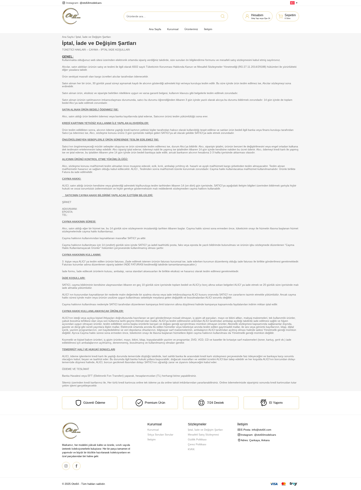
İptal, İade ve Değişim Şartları (205, 429)
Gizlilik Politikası (197, 439)
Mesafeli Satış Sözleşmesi (203, 434)
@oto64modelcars (91, 2)
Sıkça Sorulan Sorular (160, 434)
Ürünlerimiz (191, 29)
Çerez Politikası (197, 444)
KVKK (191, 449)
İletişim (208, 29)
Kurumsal (172, 29)
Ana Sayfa (155, 29)
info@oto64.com (261, 429)
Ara (222, 16)
